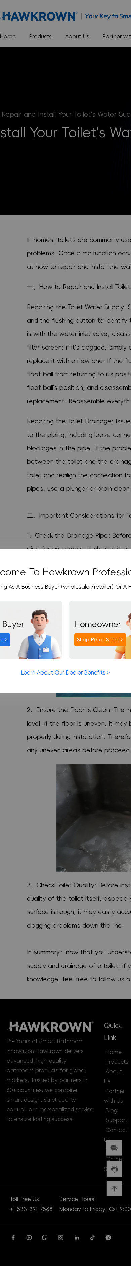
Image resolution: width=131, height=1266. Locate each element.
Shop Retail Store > (100, 639)
